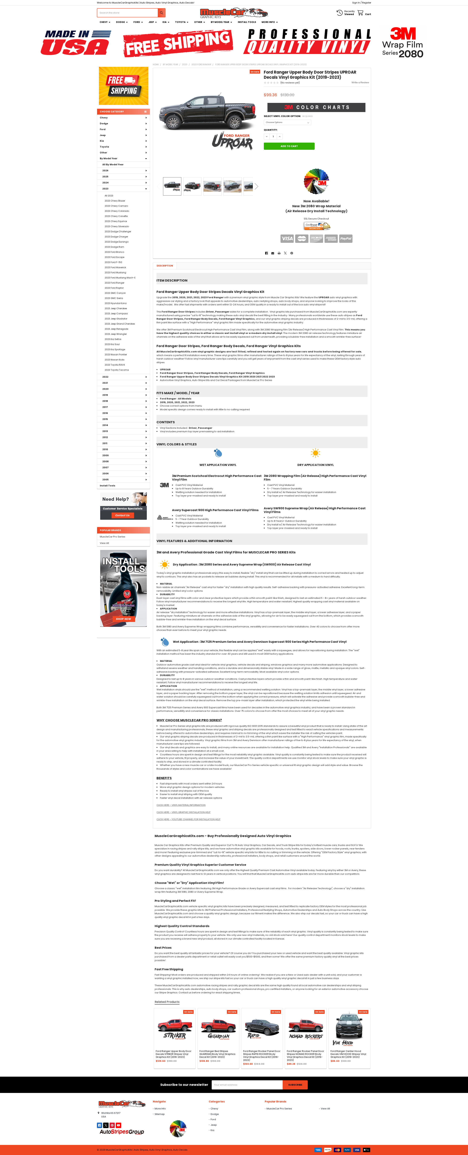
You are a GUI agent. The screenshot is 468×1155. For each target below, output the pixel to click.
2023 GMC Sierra (114, 298)
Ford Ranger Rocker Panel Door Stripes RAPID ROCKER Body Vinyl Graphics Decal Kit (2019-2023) (261, 1055)
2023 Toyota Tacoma (117, 369)
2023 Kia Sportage (115, 349)
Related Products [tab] (167, 1002)
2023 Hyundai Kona (116, 303)
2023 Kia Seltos (113, 339)
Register (366, 2)
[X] (285, 253)
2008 (105, 461)
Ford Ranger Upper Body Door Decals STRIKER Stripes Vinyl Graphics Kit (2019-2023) (173, 1054)
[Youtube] (118, 1125)
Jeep (151, 22)
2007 (105, 467)
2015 (105, 419)
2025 (105, 176)
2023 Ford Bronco (114, 252)
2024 (105, 182)
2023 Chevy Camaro (116, 205)
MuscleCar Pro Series (112, 536)
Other (198, 22)
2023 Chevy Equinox (116, 221)
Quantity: (271, 130)
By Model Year (220, 22)
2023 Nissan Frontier (116, 354)
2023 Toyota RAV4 (115, 364)
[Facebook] (266, 253)
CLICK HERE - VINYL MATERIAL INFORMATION (180, 805)
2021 (105, 382)
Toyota (180, 22)
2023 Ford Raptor (114, 287)
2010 (105, 449)
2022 (105, 376)
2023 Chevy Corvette (116, 216)
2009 (105, 455)
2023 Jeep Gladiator (116, 318)
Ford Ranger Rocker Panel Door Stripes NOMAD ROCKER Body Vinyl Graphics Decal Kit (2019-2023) (305, 1055)
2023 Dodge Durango (117, 241)
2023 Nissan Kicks (114, 359)
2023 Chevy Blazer (115, 200)
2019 (105, 395)
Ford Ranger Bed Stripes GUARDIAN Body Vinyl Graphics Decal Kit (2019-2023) (217, 1054)
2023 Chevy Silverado (117, 226)
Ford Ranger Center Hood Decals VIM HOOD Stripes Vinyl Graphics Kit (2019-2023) (348, 1054)
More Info (268, 22)
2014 (105, 425)
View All (104, 543)
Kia (165, 22)
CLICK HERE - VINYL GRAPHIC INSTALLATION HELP (183, 812)
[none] (207, 122)
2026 (105, 170)
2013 (105, 431)
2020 (105, 388)
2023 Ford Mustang (115, 272)
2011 (104, 443)
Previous (158, 186)
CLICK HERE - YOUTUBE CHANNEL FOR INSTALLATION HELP (188, 819)
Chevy (103, 22)
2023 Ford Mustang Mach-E (120, 277)
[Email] (272, 253)
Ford (136, 22)
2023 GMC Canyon (115, 293)
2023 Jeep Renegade (116, 328)
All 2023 (109, 195)
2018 (105, 401)
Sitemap (160, 1114)
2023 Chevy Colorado (117, 211)
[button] (123, 506)
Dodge (120, 22)
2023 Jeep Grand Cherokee (120, 323)
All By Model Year (113, 164)
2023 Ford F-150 (113, 262)
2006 (105, 473)
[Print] (279, 253)
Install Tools (247, 22)
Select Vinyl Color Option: (288, 116)
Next (256, 186)
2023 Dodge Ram (114, 246)
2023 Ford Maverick (115, 267)
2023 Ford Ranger (114, 282)
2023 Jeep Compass (116, 313)
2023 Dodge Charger (116, 236)
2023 (105, 188)
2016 (105, 413)
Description (165, 265)
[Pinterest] (291, 253)
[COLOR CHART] (316, 181)
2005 (105, 479)
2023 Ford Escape (114, 257)
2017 (105, 407)
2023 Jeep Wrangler (116, 334)
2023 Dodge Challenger (118, 231)
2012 (105, 437)
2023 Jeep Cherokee (116, 308)
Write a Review (360, 82)
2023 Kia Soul (112, 344)
